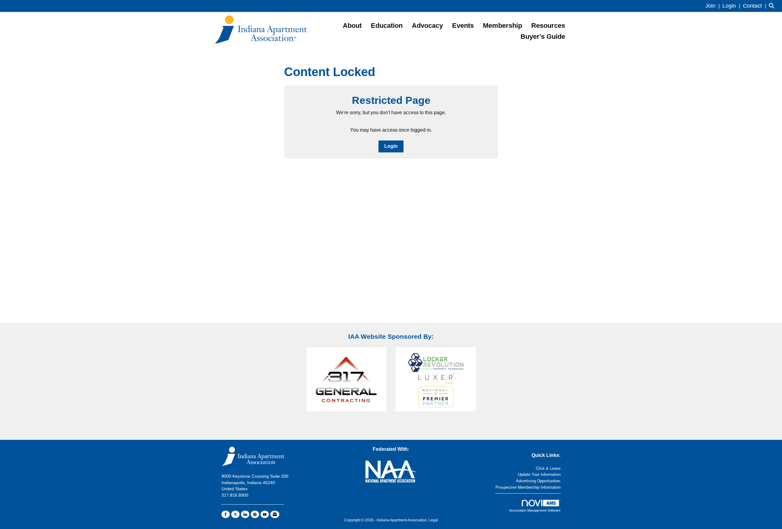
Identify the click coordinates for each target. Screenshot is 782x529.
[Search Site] (773, 6)
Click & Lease (548, 468)
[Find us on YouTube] (265, 514)
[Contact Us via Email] (274, 514)
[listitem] (713, 6)
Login (391, 146)
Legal (433, 520)
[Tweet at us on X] (235, 514)
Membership (502, 25)
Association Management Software (535, 510)
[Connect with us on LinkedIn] (245, 514)
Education (387, 25)
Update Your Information (539, 474)
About (352, 25)
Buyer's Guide (543, 36)
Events (463, 25)
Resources (548, 25)
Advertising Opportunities (538, 481)
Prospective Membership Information (528, 487)
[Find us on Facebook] (225, 514)
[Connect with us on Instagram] (255, 514)
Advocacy (427, 25)
